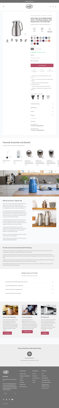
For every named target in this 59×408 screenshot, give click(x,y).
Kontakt (21, 378)
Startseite (32, 15)
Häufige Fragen (23, 373)
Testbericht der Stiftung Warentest (10, 239)
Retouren (21, 380)
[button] (34, 61)
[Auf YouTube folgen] (12, 399)
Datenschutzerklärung (46, 382)
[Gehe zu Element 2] (12, 40)
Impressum (44, 375)
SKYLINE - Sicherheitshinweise (38, 130)
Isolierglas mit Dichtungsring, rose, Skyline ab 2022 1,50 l (51, 162)
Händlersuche (22, 384)
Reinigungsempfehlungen (25, 375)
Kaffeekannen (50, 15)
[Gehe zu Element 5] (26, 40)
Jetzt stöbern (7, 333)
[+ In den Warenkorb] (10, 157)
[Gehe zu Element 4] (21, 40)
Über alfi (34, 373)
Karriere (34, 380)
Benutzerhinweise (23, 386)
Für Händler (34, 375)
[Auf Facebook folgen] (3, 399)
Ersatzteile (22, 382)
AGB (43, 373)
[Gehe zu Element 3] (16, 40)
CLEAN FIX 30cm (6, 160)
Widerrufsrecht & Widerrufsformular (45, 385)
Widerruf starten (45, 388)
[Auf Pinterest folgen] (9, 399)
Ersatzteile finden (27, 331)
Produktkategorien (37, 15)
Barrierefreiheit (45, 378)
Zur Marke (45, 333)
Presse (33, 382)
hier (5, 388)
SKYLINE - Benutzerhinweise (37, 125)
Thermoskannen (44, 15)
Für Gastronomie (35, 378)
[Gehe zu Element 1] (7, 40)
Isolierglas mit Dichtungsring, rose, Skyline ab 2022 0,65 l (29, 162)
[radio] (32, 38)
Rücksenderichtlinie (46, 380)
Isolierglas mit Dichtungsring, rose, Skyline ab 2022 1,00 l (40, 162)
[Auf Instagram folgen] (6, 399)
